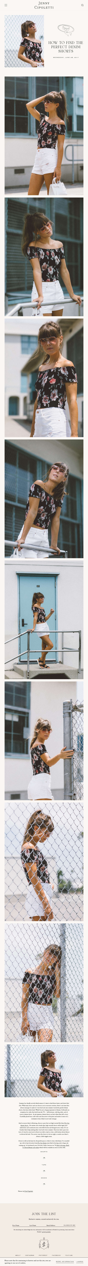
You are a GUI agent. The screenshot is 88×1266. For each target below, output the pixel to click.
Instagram (29, 1255)
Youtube (69, 1255)
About (18, 1255)
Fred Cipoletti (29, 1191)
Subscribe (70, 1225)
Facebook (56, 1255)
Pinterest (43, 1255)
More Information (65, 1261)
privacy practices (46, 1232)
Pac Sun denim (42, 1143)
